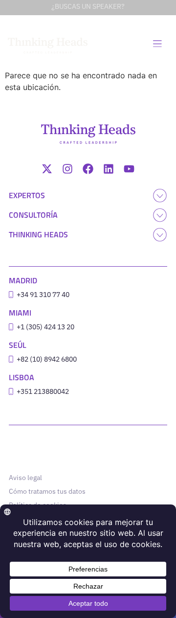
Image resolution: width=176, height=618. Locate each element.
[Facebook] (88, 168)
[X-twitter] (47, 168)
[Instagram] (67, 168)
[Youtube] (129, 168)
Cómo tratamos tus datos (47, 491)
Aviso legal (25, 477)
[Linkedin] (108, 168)
